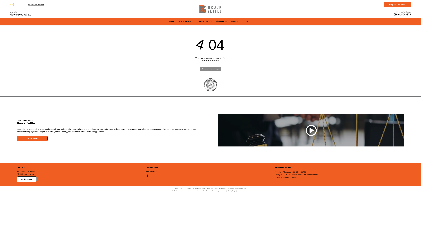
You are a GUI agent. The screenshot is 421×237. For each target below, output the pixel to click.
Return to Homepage (210, 69)
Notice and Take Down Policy (222, 188)
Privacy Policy (178, 188)
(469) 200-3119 (402, 14)
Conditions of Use (207, 188)
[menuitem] (172, 21)
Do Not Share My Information (193, 188)
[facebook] (147, 176)
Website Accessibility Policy (238, 188)
